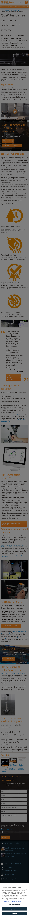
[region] (14, 899)
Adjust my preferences (14, 904)
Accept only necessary (14, 909)
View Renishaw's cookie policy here (12, 901)
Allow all (14, 913)
